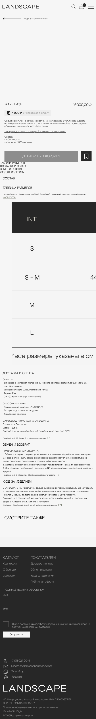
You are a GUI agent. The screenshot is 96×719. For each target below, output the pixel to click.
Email (5, 608)
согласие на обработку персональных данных (47, 624)
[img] (12, 19)
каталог (11, 557)
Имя (5, 595)
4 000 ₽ (30, 113)
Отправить (16, 634)
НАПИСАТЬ (9, 198)
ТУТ (49, 438)
